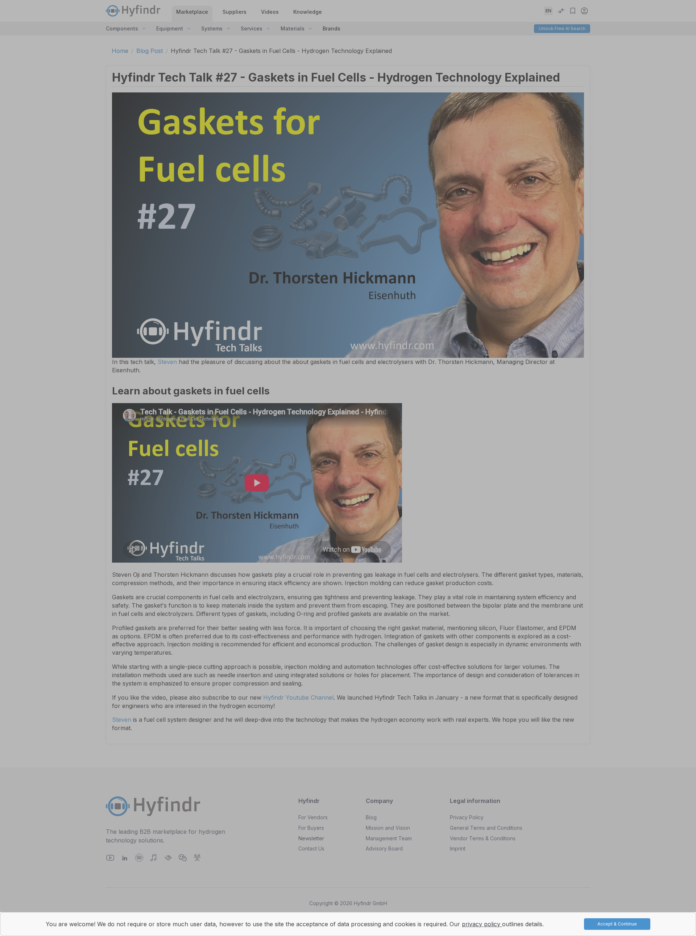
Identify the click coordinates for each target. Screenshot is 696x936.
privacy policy (482, 924)
